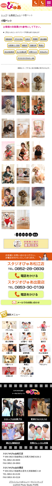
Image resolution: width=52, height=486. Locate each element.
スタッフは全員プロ (13, 419)
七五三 (27, 39)
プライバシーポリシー (19, 482)
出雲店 (42, 5)
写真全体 (8, 39)
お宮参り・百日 (13, 45)
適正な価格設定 (13, 443)
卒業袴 (35, 39)
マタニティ (44, 52)
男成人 (41, 45)
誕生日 (24, 45)
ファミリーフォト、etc (26, 58)
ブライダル (19, 39)
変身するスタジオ (39, 419)
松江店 (35, 5)
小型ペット (33, 52)
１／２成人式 (21, 52)
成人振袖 (43, 39)
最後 (35, 234)
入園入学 (33, 45)
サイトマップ (37, 482)
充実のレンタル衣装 (39, 443)
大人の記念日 (9, 52)
